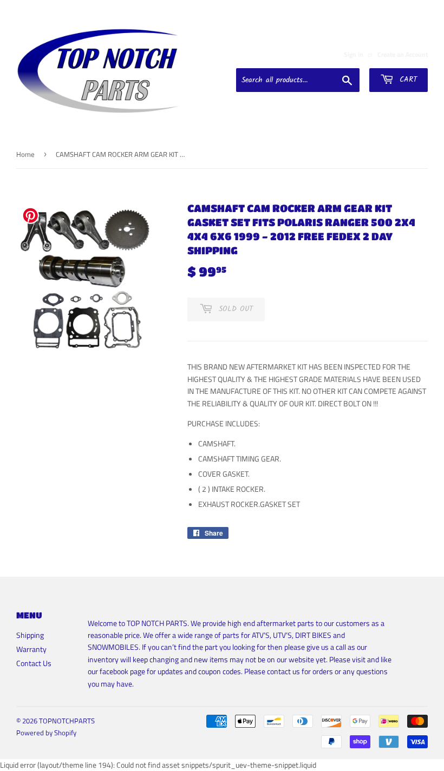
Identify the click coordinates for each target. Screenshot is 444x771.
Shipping (30, 635)
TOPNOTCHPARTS (67, 720)
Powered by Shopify (46, 732)
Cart (406, 79)
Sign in (353, 55)
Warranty (31, 649)
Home (25, 154)
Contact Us (33, 663)
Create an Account (402, 55)
